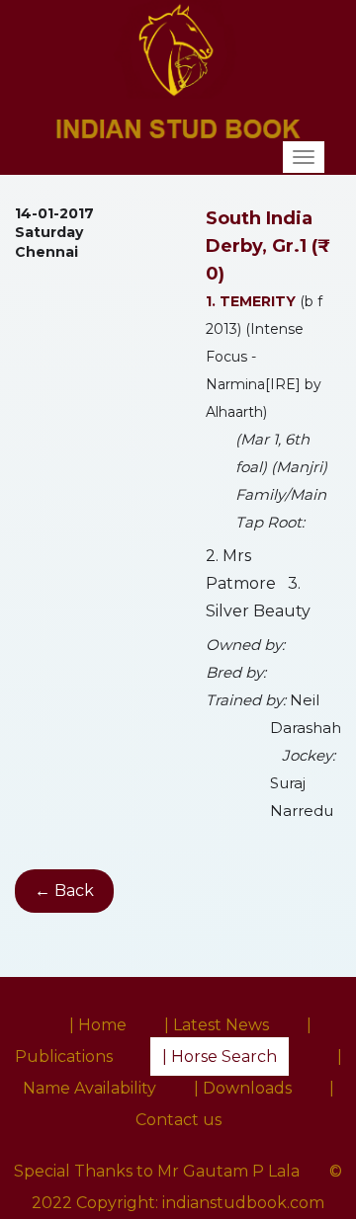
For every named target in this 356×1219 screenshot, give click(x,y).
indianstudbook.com (243, 1202)
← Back (64, 890)
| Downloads (243, 1088)
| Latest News (216, 1025)
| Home (98, 1025)
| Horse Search (219, 1056)
